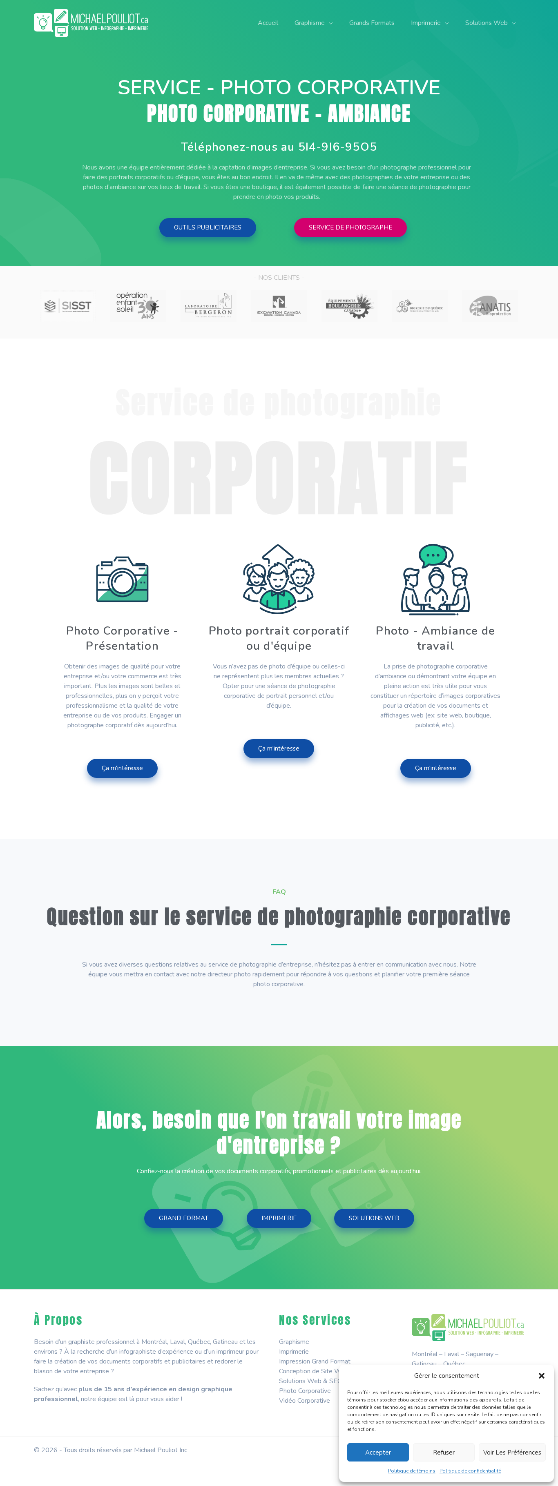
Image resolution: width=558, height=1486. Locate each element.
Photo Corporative (305, 1390)
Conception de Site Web (313, 1371)
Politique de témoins (411, 1471)
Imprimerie (294, 1351)
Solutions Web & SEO (310, 1381)
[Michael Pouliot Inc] (91, 22)
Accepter (378, 1452)
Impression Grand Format (314, 1361)
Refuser (444, 1452)
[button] (542, 1376)
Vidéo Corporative (304, 1400)
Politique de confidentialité (470, 1471)
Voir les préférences (512, 1452)
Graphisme (294, 1341)
